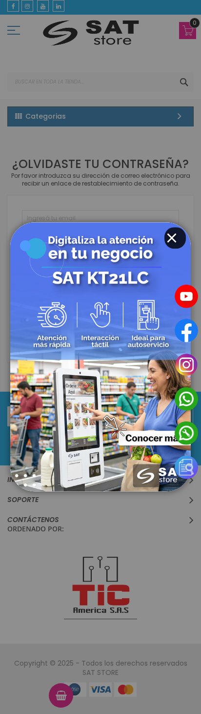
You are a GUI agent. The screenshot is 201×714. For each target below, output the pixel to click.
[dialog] (100, 357)
